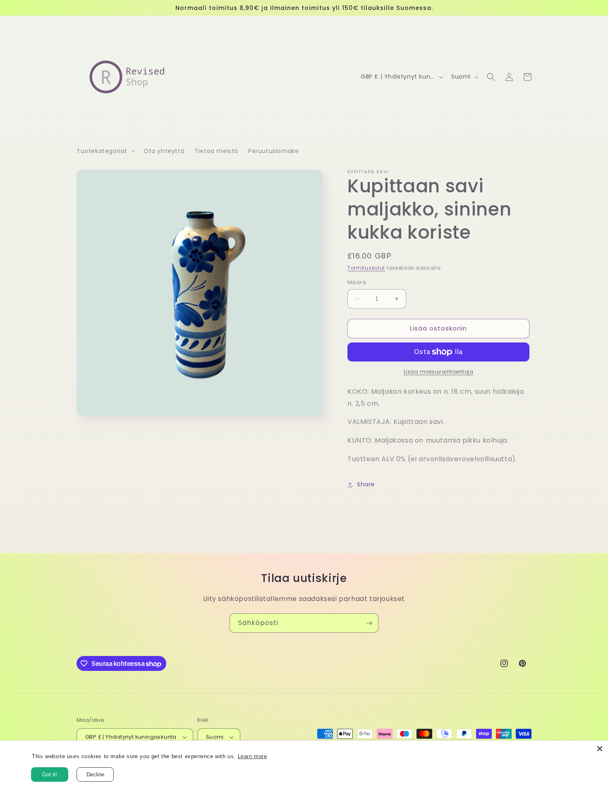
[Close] (600, 749)
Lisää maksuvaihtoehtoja (439, 371)
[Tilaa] (369, 623)
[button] (105, 151)
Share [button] (366, 484)
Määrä (356, 282)
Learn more (252, 756)
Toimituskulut (366, 267)
